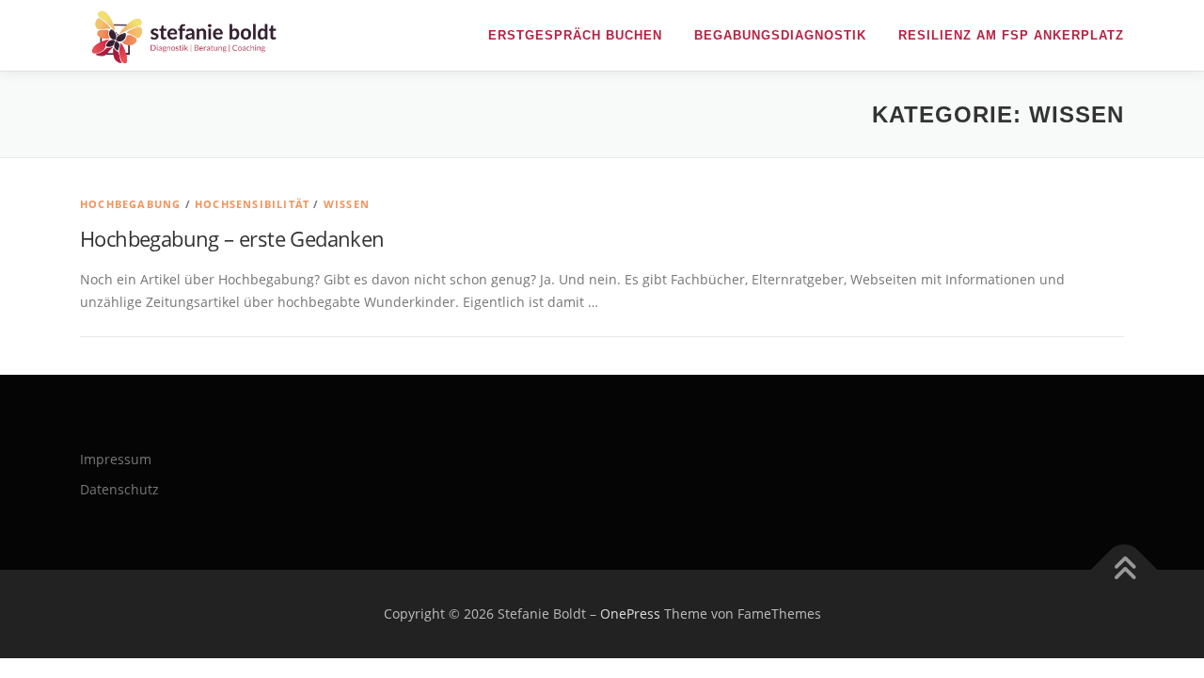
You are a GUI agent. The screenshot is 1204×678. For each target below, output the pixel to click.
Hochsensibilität (252, 204)
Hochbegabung (130, 204)
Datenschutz (119, 489)
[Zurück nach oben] (1124, 570)
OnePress (630, 613)
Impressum (115, 459)
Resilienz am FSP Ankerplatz (1011, 35)
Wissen (347, 204)
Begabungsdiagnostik (780, 35)
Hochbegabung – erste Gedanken (232, 238)
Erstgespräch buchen (575, 35)
